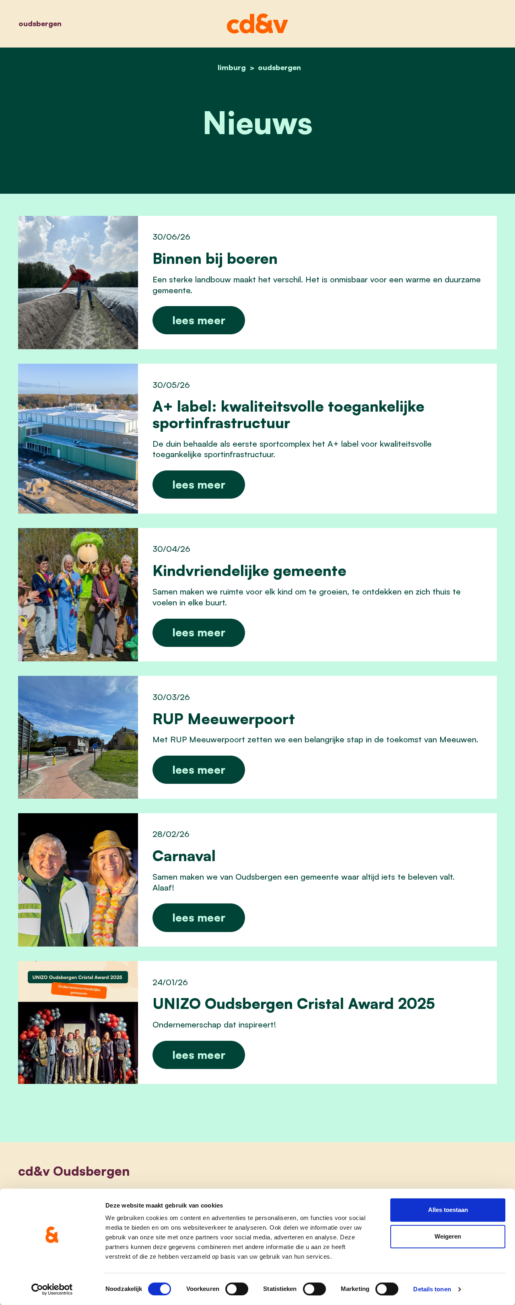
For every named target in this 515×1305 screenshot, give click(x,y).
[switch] (236, 1288)
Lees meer (199, 320)
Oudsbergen (40, 23)
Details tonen (432, 1289)
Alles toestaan (448, 1209)
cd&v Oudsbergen (74, 1171)
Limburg (232, 67)
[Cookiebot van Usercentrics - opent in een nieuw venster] (52, 1289)
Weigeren (448, 1236)
